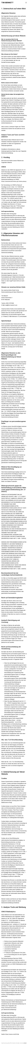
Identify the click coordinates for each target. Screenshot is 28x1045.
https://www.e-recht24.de (12, 1034)
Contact (25, 1043)
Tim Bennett (7, 3)
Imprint (2, 1043)
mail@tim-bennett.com (11, 305)
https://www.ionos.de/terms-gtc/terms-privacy (13, 181)
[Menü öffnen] (26, 2)
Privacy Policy (7, 1043)
